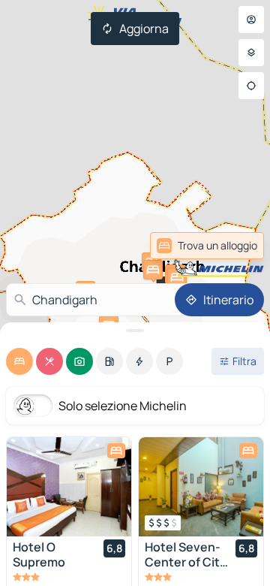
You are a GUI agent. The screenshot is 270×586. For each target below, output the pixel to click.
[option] (19, 361)
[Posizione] (251, 85)
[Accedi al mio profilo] (251, 19)
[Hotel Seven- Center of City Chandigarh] (201, 486)
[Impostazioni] (251, 52)
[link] (227, 245)
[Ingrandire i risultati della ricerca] (135, 330)
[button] (153, 269)
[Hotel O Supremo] (69, 486)
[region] (69, 486)
